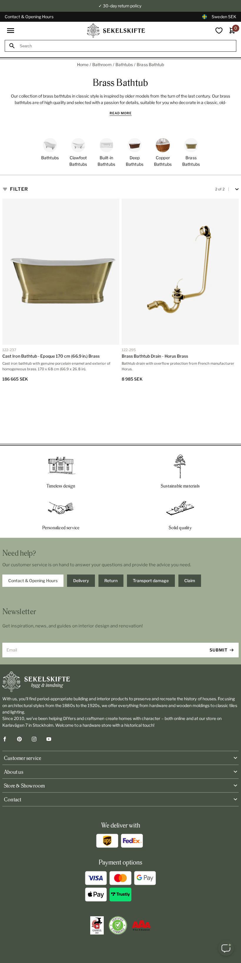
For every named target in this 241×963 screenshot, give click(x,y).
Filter (19, 189)
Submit (218, 649)
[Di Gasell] (97, 925)
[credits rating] (141, 925)
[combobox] (125, 45)
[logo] (116, 31)
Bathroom (102, 64)
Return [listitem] (111, 580)
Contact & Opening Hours (29, 16)
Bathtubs (124, 64)
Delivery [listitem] (81, 580)
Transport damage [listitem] (151, 580)
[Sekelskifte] (120, 681)
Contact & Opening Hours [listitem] (33, 580)
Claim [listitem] (189, 580)
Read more (121, 113)
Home (82, 64)
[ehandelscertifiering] (117, 925)
